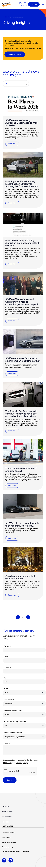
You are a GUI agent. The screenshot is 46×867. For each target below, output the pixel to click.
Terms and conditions (8, 833)
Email (6, 656)
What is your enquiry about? (14, 732)
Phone (6, 678)
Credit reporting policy (9, 842)
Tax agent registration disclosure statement (15, 851)
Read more (12, 144)
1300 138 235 (7, 826)
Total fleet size (9, 699)
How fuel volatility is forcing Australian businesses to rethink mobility (22, 243)
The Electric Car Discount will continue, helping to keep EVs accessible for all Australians (21, 413)
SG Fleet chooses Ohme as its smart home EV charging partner (22, 359)
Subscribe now (14, 54)
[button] (25, 4)
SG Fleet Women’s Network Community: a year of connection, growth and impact (21, 302)
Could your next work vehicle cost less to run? (20, 577)
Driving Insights (16, 17)
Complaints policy (7, 847)
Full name (7, 646)
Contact (34, 4)
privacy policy (21, 763)
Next (28, 617)
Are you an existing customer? (15, 721)
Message (7, 743)
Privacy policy (6, 837)
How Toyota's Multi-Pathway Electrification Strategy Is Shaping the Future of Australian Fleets (22, 184)
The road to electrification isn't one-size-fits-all (21, 469)
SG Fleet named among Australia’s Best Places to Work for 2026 (21, 123)
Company (7, 667)
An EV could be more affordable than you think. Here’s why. (22, 524)
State (6, 688)
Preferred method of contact (14, 710)
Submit (10, 780)
